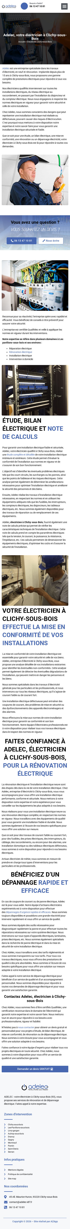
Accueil (21, 42)
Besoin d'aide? (36, 3)
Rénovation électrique (20, 352)
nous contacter (26, 1027)
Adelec (5, 68)
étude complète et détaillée (21, 454)
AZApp (54, 1221)
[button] (64, 6)
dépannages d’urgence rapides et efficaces (28, 912)
